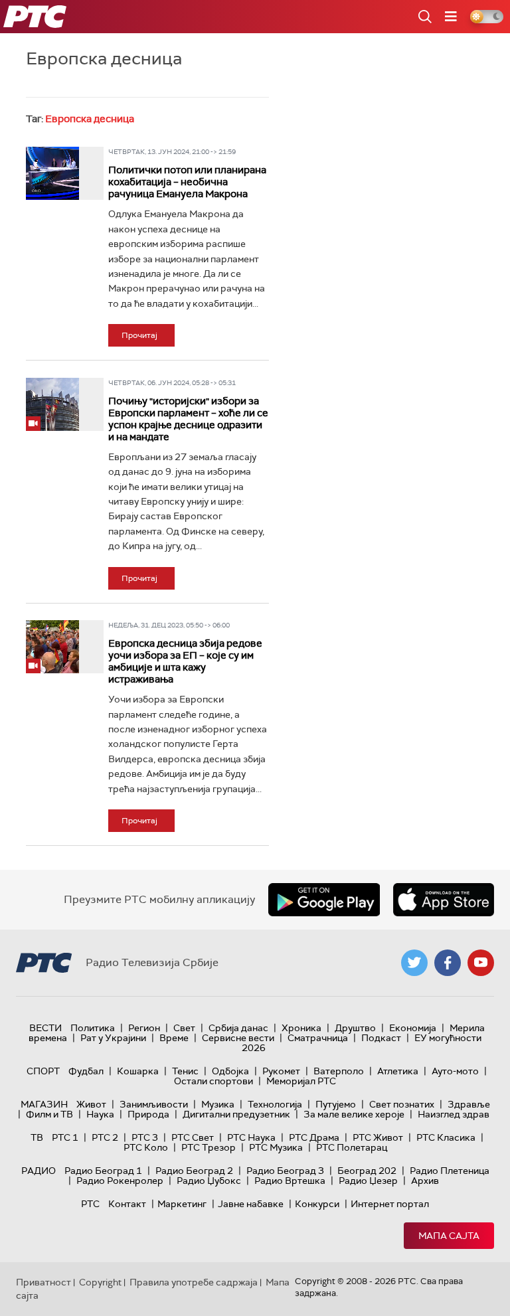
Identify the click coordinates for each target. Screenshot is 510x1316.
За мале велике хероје (353, 1114)
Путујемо (335, 1104)
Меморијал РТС (301, 1081)
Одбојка (230, 1071)
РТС (90, 1204)
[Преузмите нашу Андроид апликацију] (324, 899)
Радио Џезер (368, 1181)
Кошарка (138, 1071)
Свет (184, 1028)
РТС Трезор (208, 1147)
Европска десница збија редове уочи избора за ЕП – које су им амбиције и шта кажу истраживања (185, 661)
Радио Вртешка (289, 1181)
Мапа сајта (448, 1236)
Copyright (100, 1282)
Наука (100, 1114)
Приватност (43, 1282)
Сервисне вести (238, 1038)
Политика (92, 1028)
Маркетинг (182, 1204)
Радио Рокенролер (119, 1181)
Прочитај (139, 335)
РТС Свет (192, 1137)
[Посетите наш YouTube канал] (481, 962)
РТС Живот (378, 1137)
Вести (45, 1028)
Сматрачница (318, 1038)
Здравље (469, 1104)
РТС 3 (144, 1137)
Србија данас (238, 1028)
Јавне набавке (251, 1204)
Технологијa (275, 1104)
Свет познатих (401, 1104)
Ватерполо (338, 1071)
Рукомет (281, 1071)
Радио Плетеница (449, 1171)
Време (174, 1038)
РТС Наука (251, 1137)
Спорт (43, 1071)
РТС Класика (445, 1137)
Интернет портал (390, 1204)
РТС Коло (146, 1147)
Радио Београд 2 (194, 1171)
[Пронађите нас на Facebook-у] (447, 962)
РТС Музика (276, 1147)
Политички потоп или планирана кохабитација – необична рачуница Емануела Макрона (187, 182)
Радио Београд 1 (103, 1171)
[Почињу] (52, 404)
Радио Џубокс (209, 1181)
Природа (148, 1114)
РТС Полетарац (351, 1147)
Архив (425, 1181)
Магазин (44, 1104)
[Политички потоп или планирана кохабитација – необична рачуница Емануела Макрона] (52, 173)
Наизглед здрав (453, 1114)
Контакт (127, 1204)
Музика (217, 1104)
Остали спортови (213, 1081)
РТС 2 (105, 1137)
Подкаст (381, 1038)
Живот (91, 1104)
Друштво (355, 1028)
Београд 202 (366, 1171)
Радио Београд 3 (285, 1171)
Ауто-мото (455, 1071)
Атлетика (397, 1071)
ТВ (37, 1137)
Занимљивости (154, 1104)
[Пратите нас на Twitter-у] (414, 962)
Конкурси (317, 1204)
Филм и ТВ (49, 1114)
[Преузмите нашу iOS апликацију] (443, 899)
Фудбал (86, 1071)
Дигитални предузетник (236, 1114)
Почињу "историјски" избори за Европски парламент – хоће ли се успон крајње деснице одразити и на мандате (188, 419)
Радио (38, 1171)
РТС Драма (314, 1137)
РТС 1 (65, 1137)
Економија (412, 1028)
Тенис (185, 1071)
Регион (144, 1028)
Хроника (301, 1028)
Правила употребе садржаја (193, 1282)
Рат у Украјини (113, 1038)
